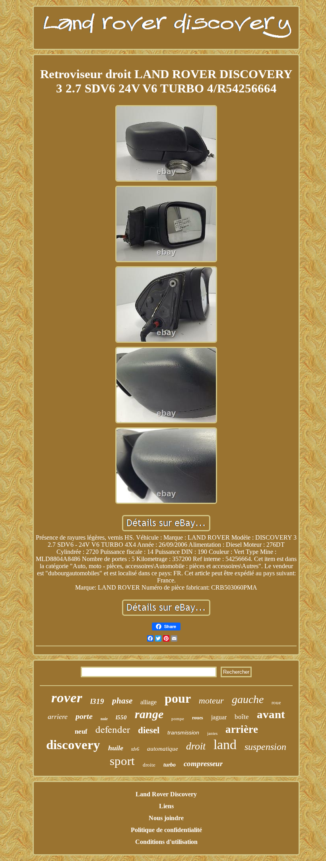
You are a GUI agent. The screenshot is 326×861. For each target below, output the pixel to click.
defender (112, 729)
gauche (248, 699)
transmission (183, 732)
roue (276, 702)
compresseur (203, 763)
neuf (81, 731)
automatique (162, 749)
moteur (211, 700)
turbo (169, 765)
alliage (148, 702)
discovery (73, 745)
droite (149, 765)
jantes (212, 733)
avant (271, 714)
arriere (58, 717)
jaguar (219, 717)
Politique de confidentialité (166, 829)
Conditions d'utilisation (166, 841)
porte (84, 716)
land (225, 744)
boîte (242, 717)
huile (115, 748)
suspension (265, 747)
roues (197, 718)
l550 (121, 717)
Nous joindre (166, 818)
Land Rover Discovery (166, 794)
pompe (177, 718)
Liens (166, 806)
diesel (148, 730)
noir (104, 719)
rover (66, 697)
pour (178, 698)
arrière (241, 729)
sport (122, 761)
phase (122, 700)
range (149, 714)
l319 (97, 701)
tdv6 (135, 749)
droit (196, 746)
